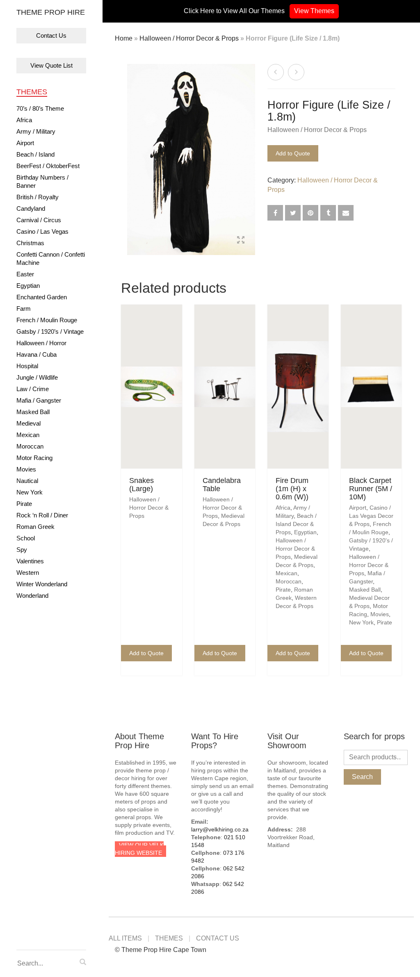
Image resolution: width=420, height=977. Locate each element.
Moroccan (29, 446)
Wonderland (32, 595)
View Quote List (51, 65)
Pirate (24, 503)
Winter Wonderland (41, 584)
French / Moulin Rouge (46, 320)
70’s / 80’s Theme (40, 108)
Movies (26, 469)
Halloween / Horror (41, 342)
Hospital (27, 365)
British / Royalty (37, 197)
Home (123, 38)
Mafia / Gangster (38, 400)
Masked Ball (33, 411)
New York (29, 492)
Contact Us (51, 35)
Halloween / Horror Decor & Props (189, 38)
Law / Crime (32, 388)
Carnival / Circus (38, 219)
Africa (24, 119)
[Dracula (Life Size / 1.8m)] (275, 72)
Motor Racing (34, 457)
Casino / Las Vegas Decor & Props (371, 515)
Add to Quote (293, 153)
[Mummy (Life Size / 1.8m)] (296, 72)
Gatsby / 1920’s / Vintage (50, 331)
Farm (23, 308)
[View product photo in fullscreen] (241, 241)
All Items (125, 938)
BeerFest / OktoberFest (48, 165)
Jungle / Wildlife (37, 377)
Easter (25, 274)
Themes (31, 92)
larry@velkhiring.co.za (220, 829)
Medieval (28, 423)
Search (362, 776)
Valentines (30, 561)
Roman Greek (35, 526)
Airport (25, 142)
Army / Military (35, 131)
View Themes (314, 10)
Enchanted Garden (41, 297)
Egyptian (28, 285)
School (25, 538)
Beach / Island (35, 154)
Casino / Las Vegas (42, 231)
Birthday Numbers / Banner (42, 181)
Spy (21, 549)
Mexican (27, 434)
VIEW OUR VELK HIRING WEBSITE (139, 849)
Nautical (27, 480)
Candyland (30, 208)
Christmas (30, 242)
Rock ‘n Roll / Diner (42, 515)
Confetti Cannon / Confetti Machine (50, 258)
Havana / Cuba (36, 354)
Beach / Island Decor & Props (296, 523)
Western (27, 572)
